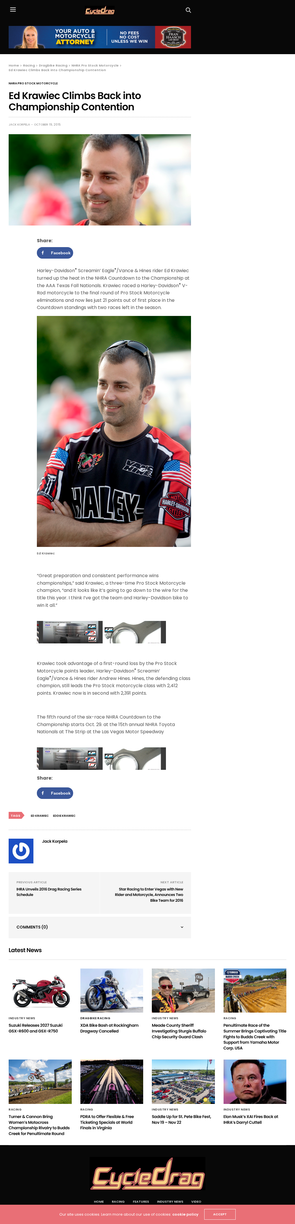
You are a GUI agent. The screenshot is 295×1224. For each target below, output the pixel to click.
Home (99, 1201)
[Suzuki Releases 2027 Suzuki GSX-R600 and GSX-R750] (40, 991)
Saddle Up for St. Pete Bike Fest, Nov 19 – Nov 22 (181, 1119)
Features (141, 1201)
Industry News (22, 1018)
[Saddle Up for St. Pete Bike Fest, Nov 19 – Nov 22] (183, 1082)
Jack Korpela (19, 124)
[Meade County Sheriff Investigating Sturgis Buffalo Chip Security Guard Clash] (183, 991)
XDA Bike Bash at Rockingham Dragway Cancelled (109, 1028)
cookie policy (185, 1214)
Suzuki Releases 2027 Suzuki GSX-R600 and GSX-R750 (36, 1028)
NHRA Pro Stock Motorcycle (33, 83)
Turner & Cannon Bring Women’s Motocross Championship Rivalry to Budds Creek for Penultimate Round (39, 1125)
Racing (230, 1018)
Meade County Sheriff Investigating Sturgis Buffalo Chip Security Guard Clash (179, 1030)
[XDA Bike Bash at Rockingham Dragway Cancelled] (111, 991)
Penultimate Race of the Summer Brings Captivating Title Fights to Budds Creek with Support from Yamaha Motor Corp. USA (255, 1036)
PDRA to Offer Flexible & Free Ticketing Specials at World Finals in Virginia (107, 1122)
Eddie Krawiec (64, 816)
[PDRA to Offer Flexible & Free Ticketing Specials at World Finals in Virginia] (111, 1082)
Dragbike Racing (95, 1018)
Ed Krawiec (40, 816)
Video (196, 1201)
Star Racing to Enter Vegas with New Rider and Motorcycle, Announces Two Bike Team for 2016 (149, 894)
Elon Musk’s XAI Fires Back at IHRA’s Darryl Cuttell (251, 1119)
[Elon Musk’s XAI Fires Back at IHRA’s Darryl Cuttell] (255, 1082)
